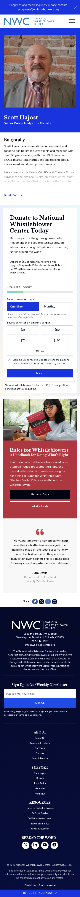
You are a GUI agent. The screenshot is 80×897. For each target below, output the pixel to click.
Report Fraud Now (38, 893)
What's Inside (40, 506)
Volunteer (40, 788)
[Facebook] (35, 601)
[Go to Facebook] (54, 845)
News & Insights (40, 823)
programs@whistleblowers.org (38, 9)
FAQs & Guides (40, 813)
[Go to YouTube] (45, 845)
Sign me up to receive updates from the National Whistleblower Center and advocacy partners (41, 361)
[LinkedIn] (48, 601)
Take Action (40, 783)
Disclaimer (30, 885)
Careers (40, 753)
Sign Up (40, 703)
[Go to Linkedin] (35, 845)
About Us (40, 738)
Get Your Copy (40, 494)
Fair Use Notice (47, 885)
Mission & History (40, 743)
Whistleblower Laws (40, 818)
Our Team (40, 748)
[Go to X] (26, 845)
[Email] (54, 601)
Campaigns (40, 773)
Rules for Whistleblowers (40, 808)
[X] (41, 601)
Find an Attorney (40, 828)
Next (40, 373)
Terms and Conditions (29, 714)
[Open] (72, 21)
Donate (40, 778)
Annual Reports (40, 758)
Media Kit (40, 793)
